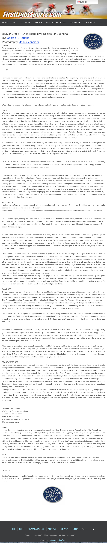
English (83, 2)
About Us (52, 529)
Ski (13, 529)
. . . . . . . (78, 535)
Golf (21, 529)
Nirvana (53, 540)
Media (75, 529)
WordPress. (62, 540)
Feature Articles (36, 529)
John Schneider (29, 41)
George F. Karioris (18, 37)
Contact (65, 529)
